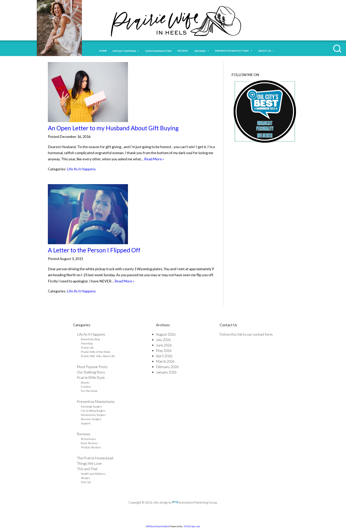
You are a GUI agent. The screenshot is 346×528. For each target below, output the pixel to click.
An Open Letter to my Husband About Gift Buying (113, 127)
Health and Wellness (93, 473)
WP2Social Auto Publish (158, 526)
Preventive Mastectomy (232, 50)
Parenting (87, 343)
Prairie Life (87, 347)
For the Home (89, 390)
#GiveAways (88, 439)
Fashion (86, 386)
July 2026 (163, 339)
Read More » (154, 159)
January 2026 (166, 372)
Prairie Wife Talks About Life (98, 356)
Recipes (183, 50)
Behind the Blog (90, 339)
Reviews (83, 434)
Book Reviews (89, 443)
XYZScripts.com (192, 526)
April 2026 (164, 356)
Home (103, 50)
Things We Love (89, 463)
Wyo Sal (86, 482)
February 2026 (167, 366)
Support (86, 423)
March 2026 (165, 361)
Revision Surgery (91, 419)
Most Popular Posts (92, 366)
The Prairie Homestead (95, 458)
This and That (87, 469)
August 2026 (166, 334)
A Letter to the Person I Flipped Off (94, 250)
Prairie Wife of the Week (95, 351)
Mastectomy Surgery (93, 415)
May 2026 (164, 350)
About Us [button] (264, 50)
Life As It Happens (81, 169)
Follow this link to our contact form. (246, 334)
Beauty (85, 382)
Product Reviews (91, 447)
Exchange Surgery (91, 406)
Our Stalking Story (91, 372)
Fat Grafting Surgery (93, 410)
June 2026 (164, 345)
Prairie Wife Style (91, 377)
